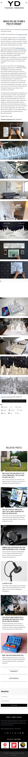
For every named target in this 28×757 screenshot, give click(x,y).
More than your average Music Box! (13, 655)
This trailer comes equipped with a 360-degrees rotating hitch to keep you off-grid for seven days (13, 619)
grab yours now (22, 34)
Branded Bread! (14, 670)
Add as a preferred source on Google (15, 400)
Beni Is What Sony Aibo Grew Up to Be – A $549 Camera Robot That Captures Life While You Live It (13, 475)
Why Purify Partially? (14, 677)
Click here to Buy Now (7, 119)
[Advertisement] (14, 15)
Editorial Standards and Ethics (7, 728)
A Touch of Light (7, 583)
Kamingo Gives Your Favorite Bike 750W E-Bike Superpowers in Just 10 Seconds (13, 548)
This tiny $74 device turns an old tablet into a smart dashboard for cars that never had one (13, 511)
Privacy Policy (18, 728)
